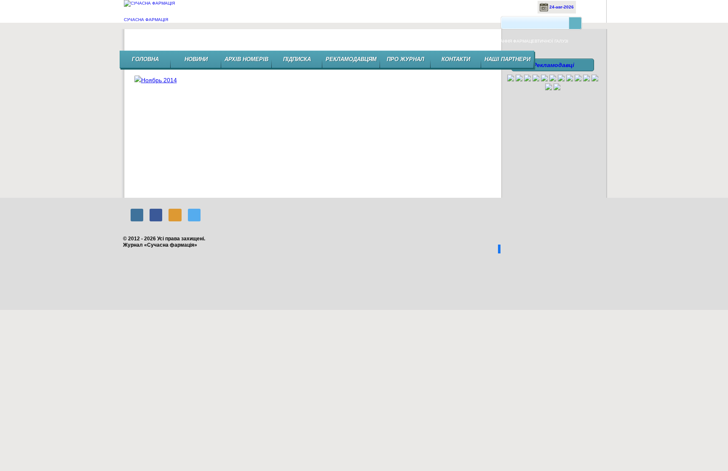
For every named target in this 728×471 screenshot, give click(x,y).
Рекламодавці (553, 65)
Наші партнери (507, 59)
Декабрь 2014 (146, 100)
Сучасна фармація (146, 19)
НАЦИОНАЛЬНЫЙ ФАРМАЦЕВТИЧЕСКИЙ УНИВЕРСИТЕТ (479, 100)
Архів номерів (246, 59)
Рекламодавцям (351, 59)
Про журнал (405, 59)
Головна (145, 59)
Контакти (456, 59)
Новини (196, 59)
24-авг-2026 (561, 7)
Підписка (297, 59)
